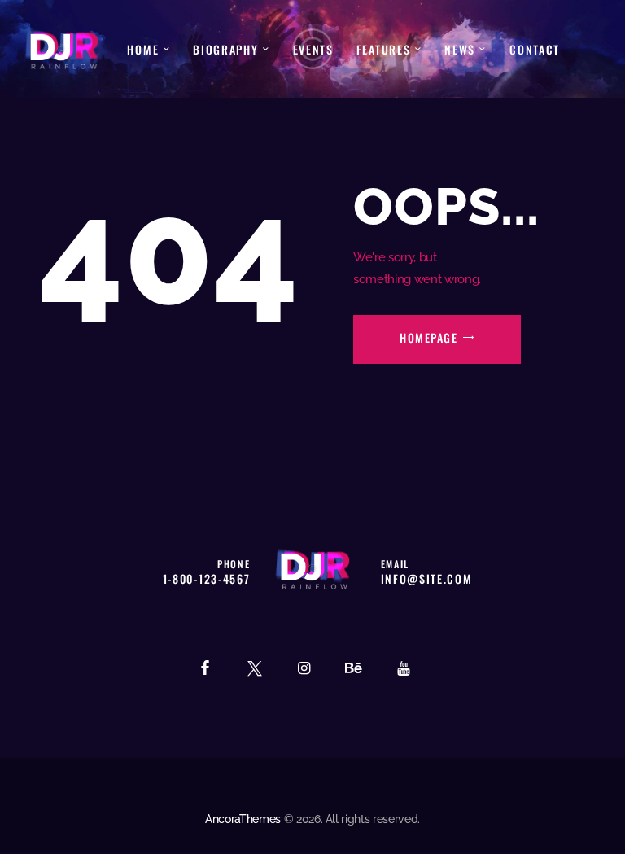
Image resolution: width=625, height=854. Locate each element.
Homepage (428, 337)
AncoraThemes (243, 819)
